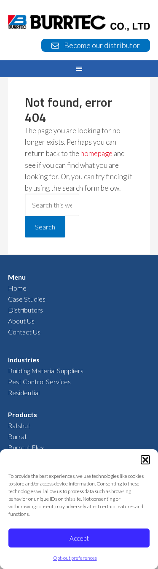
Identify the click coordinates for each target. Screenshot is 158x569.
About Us (21, 321)
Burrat (17, 436)
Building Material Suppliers (45, 371)
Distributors (25, 310)
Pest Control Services (39, 382)
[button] (145, 460)
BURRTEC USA (79, 24)
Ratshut (19, 425)
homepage (96, 153)
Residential (24, 392)
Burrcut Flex (26, 447)
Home (17, 288)
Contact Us (24, 332)
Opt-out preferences (75, 558)
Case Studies (27, 299)
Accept (79, 538)
